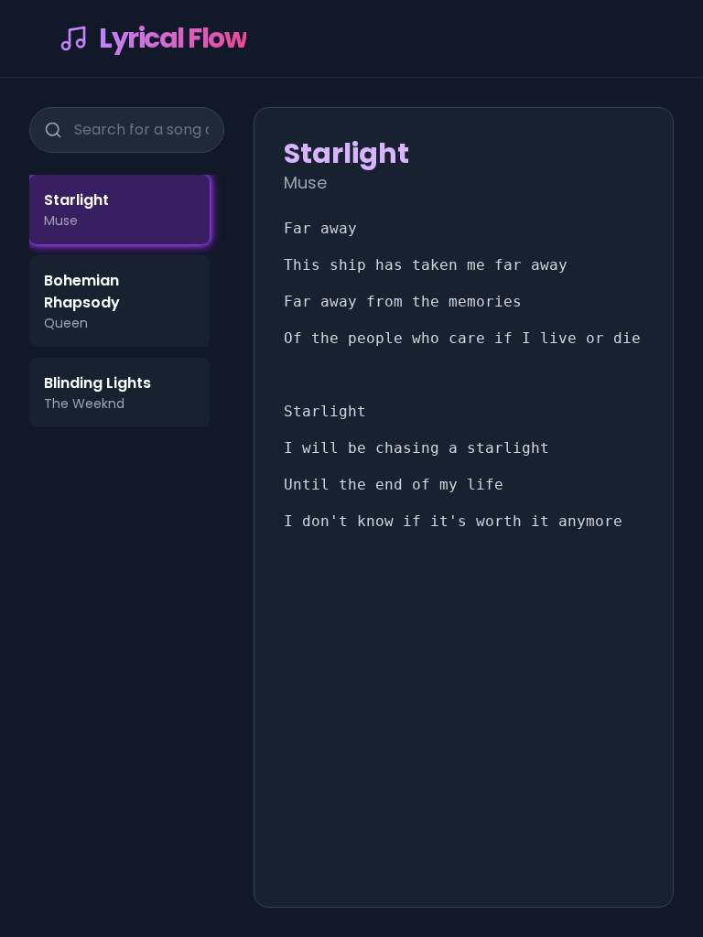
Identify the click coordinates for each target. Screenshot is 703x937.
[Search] (53, 130)
